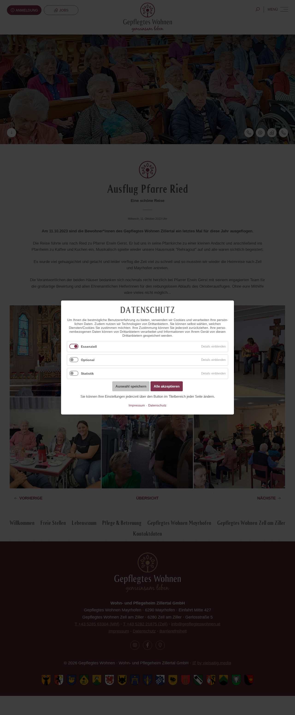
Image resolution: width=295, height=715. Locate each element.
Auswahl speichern (130, 386)
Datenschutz (157, 405)
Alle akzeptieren (167, 386)
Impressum (137, 405)
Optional (87, 360)
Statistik (87, 373)
